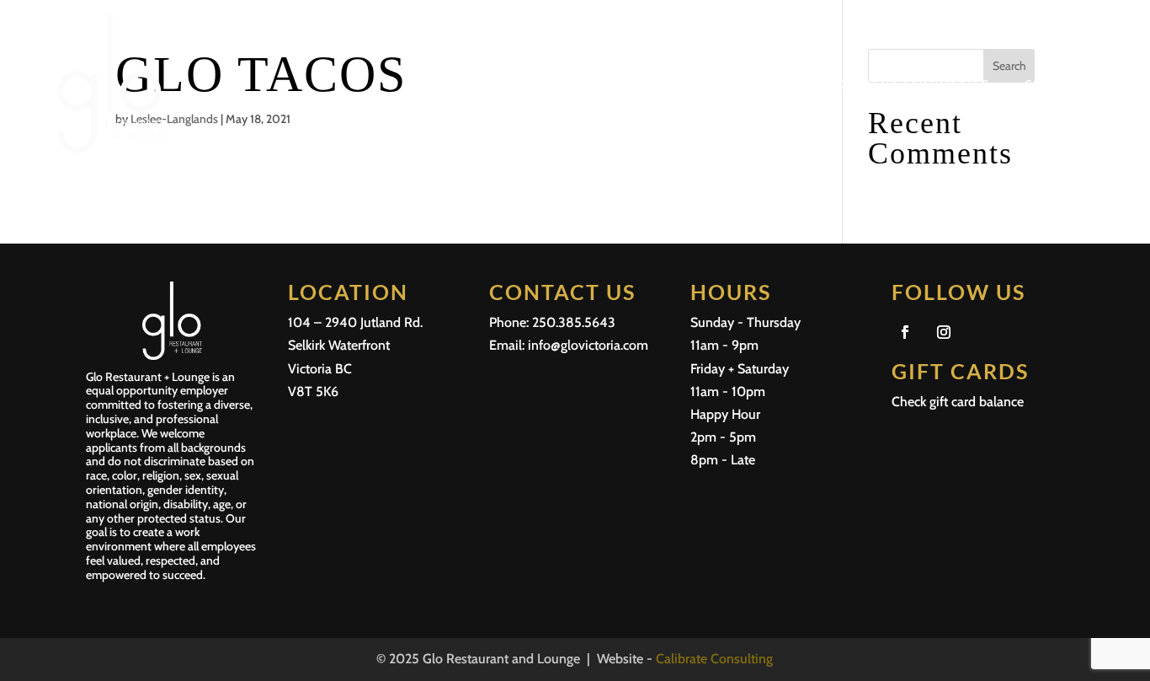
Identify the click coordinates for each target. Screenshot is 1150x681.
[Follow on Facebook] (905, 332)
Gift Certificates (931, 84)
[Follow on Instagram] (943, 332)
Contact (1054, 84)
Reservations (742, 84)
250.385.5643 (573, 322)
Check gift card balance (958, 402)
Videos (831, 84)
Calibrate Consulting (714, 659)
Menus (654, 84)
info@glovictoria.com (588, 345)
